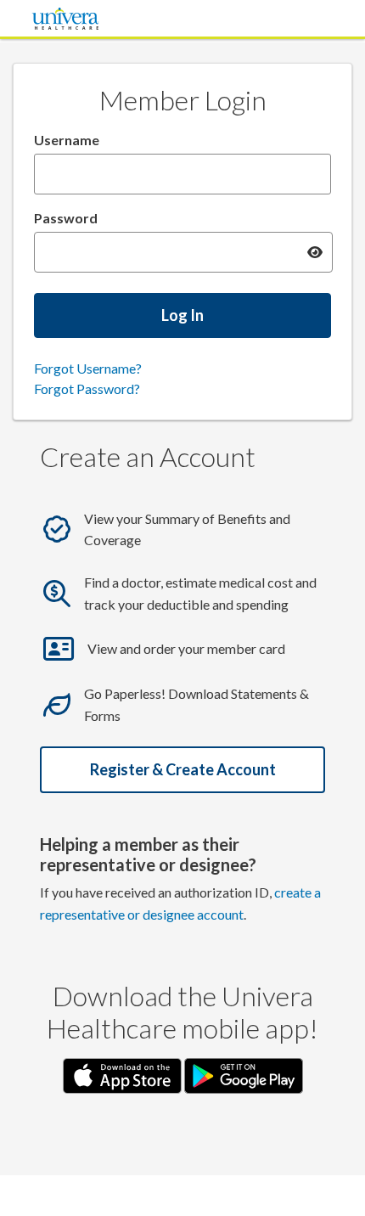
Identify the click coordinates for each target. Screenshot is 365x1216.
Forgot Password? (87, 388)
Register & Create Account (183, 769)
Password (66, 218)
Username (66, 140)
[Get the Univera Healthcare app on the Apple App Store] (123, 1074)
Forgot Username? (88, 368)
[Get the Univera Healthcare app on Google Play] (243, 1074)
